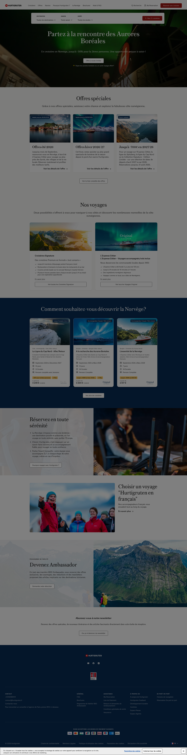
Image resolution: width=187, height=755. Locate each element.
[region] (93, 751)
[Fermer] (183, 751)
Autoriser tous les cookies (152, 751)
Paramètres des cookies (132, 751)
